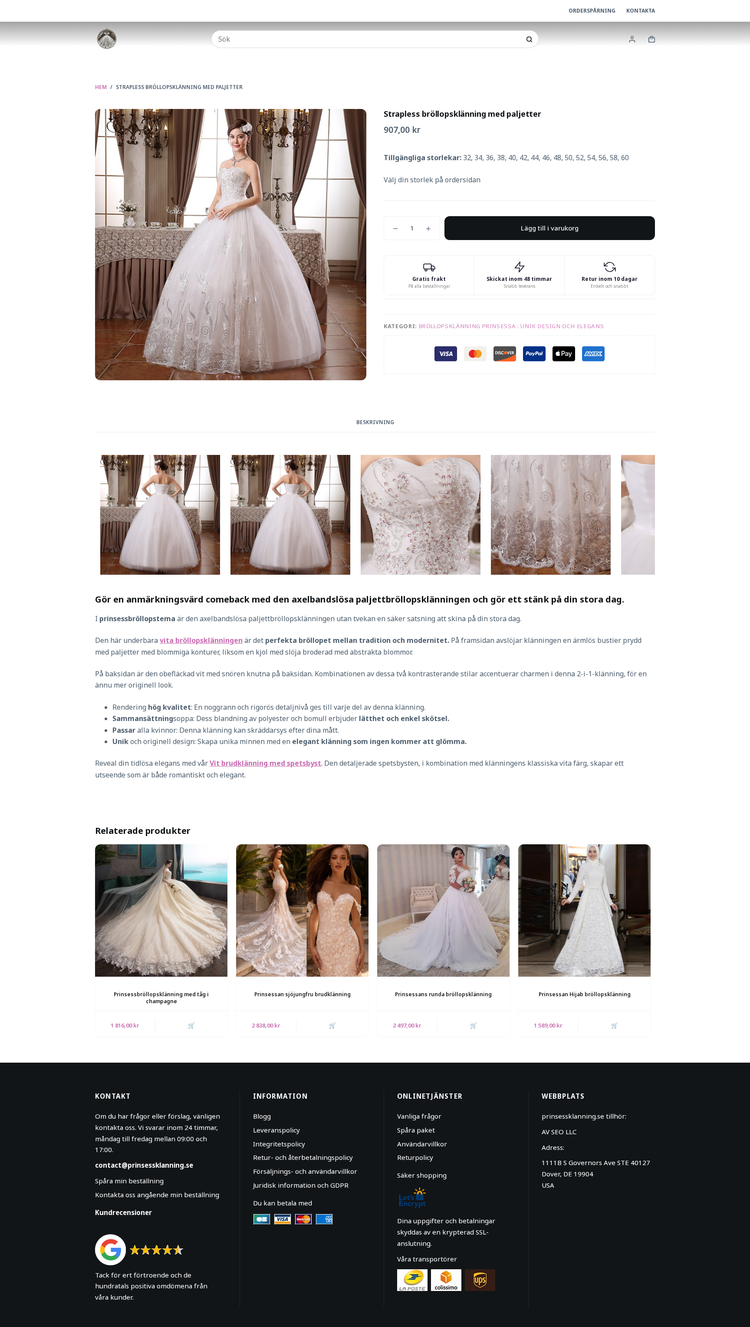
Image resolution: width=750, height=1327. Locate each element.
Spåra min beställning (129, 1180)
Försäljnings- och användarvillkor (305, 1171)
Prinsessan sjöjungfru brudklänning (302, 994)
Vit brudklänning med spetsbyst (265, 763)
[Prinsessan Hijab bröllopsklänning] (584, 910)
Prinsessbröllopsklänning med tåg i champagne (161, 998)
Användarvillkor (422, 1143)
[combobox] (369, 39)
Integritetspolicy (279, 1143)
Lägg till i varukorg (550, 228)
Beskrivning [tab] (375, 422)
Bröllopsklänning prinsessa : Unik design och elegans (511, 326)
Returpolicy (415, 1157)
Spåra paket (416, 1130)
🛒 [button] (191, 1025)
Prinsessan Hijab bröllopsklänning (585, 994)
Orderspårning (592, 10)
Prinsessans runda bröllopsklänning (443, 994)
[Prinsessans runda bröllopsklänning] (443, 910)
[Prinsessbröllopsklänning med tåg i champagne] (161, 910)
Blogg (262, 1116)
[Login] (632, 39)
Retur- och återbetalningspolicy (303, 1157)
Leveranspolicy (276, 1130)
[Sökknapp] (529, 39)
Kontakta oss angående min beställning (157, 1194)
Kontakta (640, 10)
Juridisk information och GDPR (301, 1185)
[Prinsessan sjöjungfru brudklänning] (302, 910)
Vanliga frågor (419, 1116)
